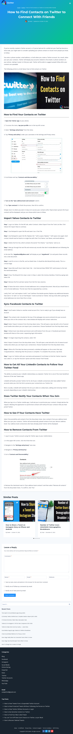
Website (51, 577)
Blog (3, 656)
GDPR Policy (56, 728)
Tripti (43, 532)
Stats (3, 673)
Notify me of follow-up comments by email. (19, 586)
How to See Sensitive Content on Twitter (17, 712)
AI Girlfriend (21, 728)
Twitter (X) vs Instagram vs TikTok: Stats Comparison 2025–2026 (17, 623)
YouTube (4, 683)
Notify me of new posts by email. (16, 590)
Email (29, 577)
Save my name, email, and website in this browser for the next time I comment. (27, 582)
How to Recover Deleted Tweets (14, 720)
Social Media (5, 665)
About (15, 728)
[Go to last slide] (6, 519)
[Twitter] (46, 731)
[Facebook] (43, 731)
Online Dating (6, 667)
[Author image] (26, 21)
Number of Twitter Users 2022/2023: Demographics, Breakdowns (50, 527)
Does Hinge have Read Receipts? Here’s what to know (15, 641)
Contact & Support (37, 728)
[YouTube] (52, 731)
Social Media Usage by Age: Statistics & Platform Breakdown (16, 630)
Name (7, 577)
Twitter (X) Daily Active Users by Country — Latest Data (15, 627)
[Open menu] (70, 3)
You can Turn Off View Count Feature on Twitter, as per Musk (23, 717)
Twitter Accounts (7, 678)
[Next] (67, 519)
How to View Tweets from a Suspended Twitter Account (21, 703)
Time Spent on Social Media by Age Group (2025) (13, 613)
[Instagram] (49, 731)
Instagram (5, 662)
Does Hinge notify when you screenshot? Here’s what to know (17, 637)
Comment (8, 556)
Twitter (4, 675)
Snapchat (5, 670)
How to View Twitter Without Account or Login (19, 709)
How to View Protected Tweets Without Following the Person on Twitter (27, 706)
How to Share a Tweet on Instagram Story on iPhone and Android (18, 527)
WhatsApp (5, 681)
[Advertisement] (36, 34)
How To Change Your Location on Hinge (11, 644)
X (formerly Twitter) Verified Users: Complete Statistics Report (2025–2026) (19, 616)
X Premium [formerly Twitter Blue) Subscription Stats (14, 620)
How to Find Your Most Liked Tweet (15, 715)
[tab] (33, 538)
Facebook (5, 659)
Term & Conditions (47, 728)
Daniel (30, 21)
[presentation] (19, 511)
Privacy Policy (28, 728)
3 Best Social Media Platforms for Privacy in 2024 (13, 634)
